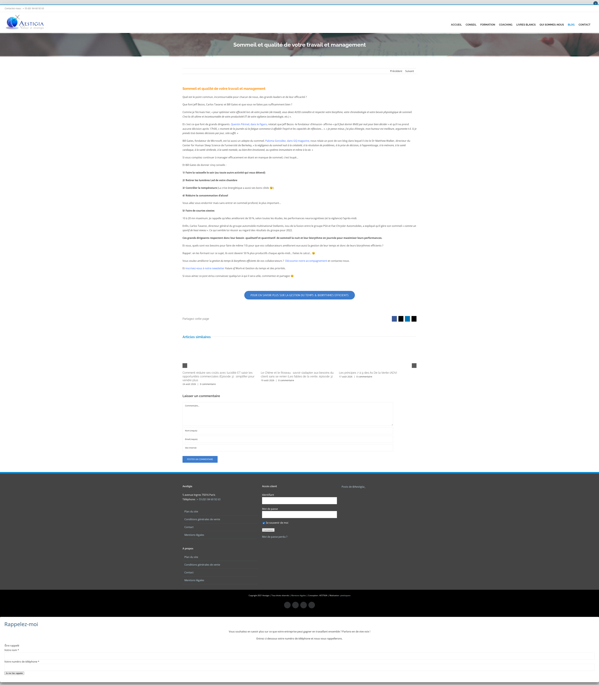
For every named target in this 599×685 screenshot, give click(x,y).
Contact (189, 527)
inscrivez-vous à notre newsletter (204, 268)
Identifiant (268, 495)
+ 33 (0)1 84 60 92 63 (208, 499)
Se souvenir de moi (276, 522)
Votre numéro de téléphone (21, 661)
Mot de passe (270, 509)
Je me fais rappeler (14, 673)
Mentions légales (194, 535)
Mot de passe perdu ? (274, 536)
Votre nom (11, 650)
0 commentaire (208, 384)
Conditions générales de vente (202, 519)
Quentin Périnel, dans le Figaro (249, 124)
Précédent (396, 71)
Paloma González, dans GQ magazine (287, 140)
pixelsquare (345, 595)
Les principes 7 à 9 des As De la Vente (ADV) (368, 372)
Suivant (409, 71)
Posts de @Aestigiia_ (353, 486)
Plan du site (191, 511)
